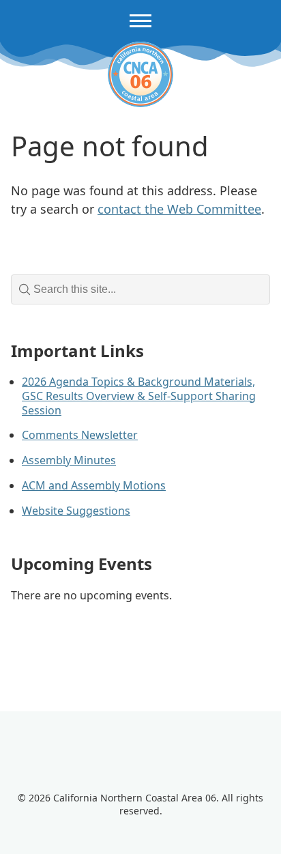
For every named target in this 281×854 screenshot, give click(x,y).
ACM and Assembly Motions (94, 485)
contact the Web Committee (179, 209)
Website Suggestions (76, 510)
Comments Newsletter (80, 434)
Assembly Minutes (69, 460)
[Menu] (140, 21)
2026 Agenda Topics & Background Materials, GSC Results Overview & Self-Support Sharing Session (139, 396)
